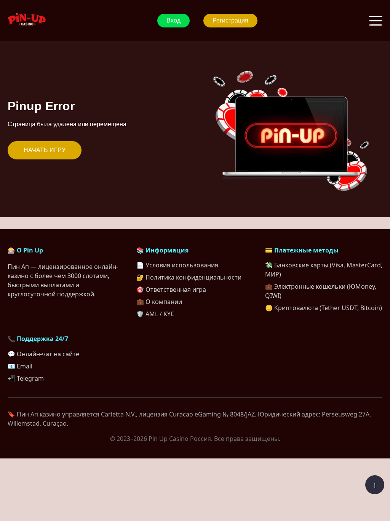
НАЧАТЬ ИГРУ (45, 150)
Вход (173, 20)
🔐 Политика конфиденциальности (188, 277)
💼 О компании (159, 301)
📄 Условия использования (177, 265)
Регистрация (230, 20)
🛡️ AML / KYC (155, 314)
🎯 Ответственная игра (171, 289)
